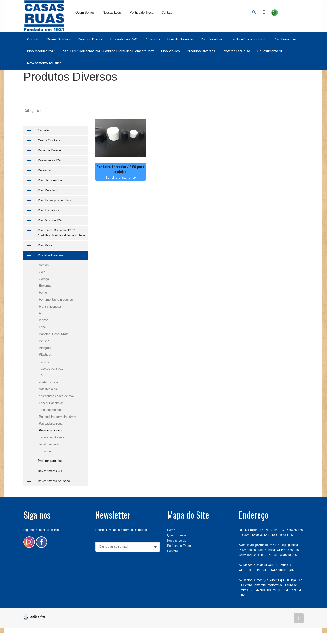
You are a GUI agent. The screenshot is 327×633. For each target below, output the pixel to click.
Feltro (43, 292)
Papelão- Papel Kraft (53, 334)
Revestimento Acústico (44, 63)
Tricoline (45, 451)
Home (171, 530)
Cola (42, 272)
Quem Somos (85, 12)
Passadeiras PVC (123, 39)
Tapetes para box (51, 368)
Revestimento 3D (270, 51)
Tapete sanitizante (51, 437)
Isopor (43, 320)
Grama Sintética (58, 39)
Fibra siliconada (50, 306)
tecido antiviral (49, 444)
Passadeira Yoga (50, 423)
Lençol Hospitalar (51, 403)
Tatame (44, 361)
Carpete (33, 39)
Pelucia (44, 341)
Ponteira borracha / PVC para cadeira (120, 169)
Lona (42, 327)
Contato (167, 12)
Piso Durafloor (211, 39)
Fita (41, 313)
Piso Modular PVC (41, 51)
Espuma (45, 285)
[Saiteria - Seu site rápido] (34, 616)
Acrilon (44, 265)
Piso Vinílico (170, 51)
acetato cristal (49, 382)
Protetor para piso (236, 51)
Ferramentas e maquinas (56, 299)
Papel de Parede (90, 39)
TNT (42, 375)
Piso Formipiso (285, 39)
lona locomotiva (50, 410)
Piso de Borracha (180, 39)
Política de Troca (141, 12)
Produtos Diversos (201, 51)
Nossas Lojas (112, 12)
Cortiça (44, 279)
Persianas (152, 39)
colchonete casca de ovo (56, 396)
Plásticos (45, 354)
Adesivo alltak (49, 389)
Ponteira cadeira (50, 430)
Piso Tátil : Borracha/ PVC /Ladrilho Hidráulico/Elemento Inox (108, 51)
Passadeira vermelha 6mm (57, 417)
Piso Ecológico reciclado (248, 39)
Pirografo (45, 348)
